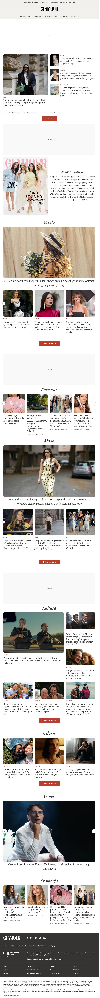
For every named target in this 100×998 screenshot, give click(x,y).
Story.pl (75, 973)
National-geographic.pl (34, 973)
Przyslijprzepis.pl (55, 973)
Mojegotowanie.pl (32, 970)
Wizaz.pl (76, 970)
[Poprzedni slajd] (3, 303)
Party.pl (5, 970)
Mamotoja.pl (30, 966)
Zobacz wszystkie (49, 343)
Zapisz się (49, 118)
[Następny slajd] (94, 303)
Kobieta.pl (53, 970)
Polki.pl (52, 966)
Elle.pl (5, 966)
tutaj (20, 995)
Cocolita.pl (6, 973)
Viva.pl (75, 966)
